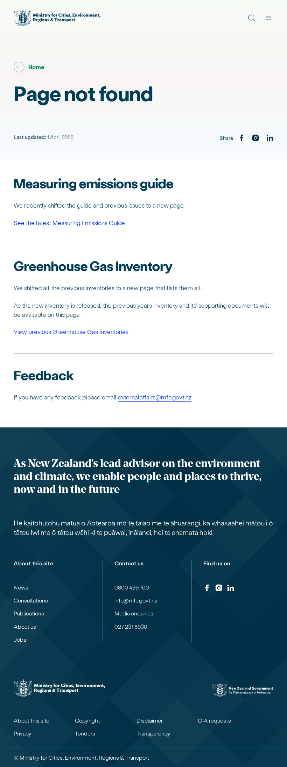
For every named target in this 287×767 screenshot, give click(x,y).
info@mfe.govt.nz (136, 600)
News (21, 587)
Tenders (85, 733)
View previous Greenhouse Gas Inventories (71, 331)
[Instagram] (255, 138)
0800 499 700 (131, 587)
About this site (31, 720)
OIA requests (214, 720)
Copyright (87, 720)
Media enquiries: (134, 613)
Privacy (22, 733)
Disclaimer (149, 720)
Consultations (31, 600)
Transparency (153, 733)
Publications (29, 613)
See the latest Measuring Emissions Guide (69, 222)
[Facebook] (241, 138)
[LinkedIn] (269, 138)
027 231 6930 (130, 626)
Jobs (20, 639)
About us (25, 626)
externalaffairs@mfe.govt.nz (154, 396)
